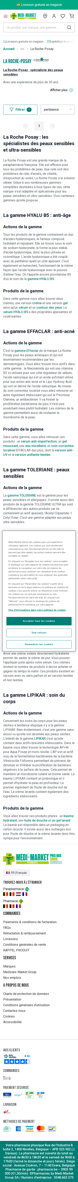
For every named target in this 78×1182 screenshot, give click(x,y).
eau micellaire (35, 446)
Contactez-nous (14, 1011)
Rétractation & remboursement (24, 933)
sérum (24, 307)
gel (65, 303)
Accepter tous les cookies (39, 621)
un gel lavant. (61, 820)
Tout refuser (39, 632)
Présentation (12, 999)
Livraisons (10, 939)
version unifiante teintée (32, 455)
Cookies (9, 1016)
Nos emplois (12, 978)
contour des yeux (49, 307)
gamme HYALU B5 (40, 279)
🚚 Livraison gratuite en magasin (39, 5)
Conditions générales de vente (24, 945)
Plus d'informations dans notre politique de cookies (37, 610)
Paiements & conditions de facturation (30, 922)
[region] (39, 591)
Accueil (8, 49)
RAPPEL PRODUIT (16, 950)
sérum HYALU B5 (16, 312)
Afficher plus (59, 90)
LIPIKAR (40, 738)
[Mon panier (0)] (71, 16)
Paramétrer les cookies (39, 644)
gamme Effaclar (26, 351)
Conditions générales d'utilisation (26, 1005)
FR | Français (19, 872)
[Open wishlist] (63, 16)
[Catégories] (5, 16)
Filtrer (23, 109)
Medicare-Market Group (19, 972)
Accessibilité (12, 1022)
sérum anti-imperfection (39, 441)
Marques (9, 966)
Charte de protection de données (26, 994)
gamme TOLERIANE (21, 495)
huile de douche (36, 820)
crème (37, 303)
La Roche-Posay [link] (42, 49)
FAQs (7, 928)
